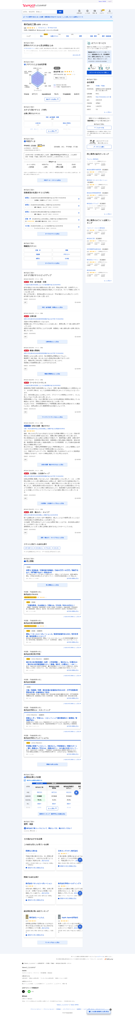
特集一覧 (95, 13)
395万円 (103, 254)
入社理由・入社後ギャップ (40, 473)
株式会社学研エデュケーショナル (36, 738)
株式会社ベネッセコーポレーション (39, 883)
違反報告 (78, 302)
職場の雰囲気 (35, 350)
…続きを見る (44, 860)
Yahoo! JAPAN (74, 1004)
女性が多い (56, 548)
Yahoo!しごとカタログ (29, 963)
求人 (44, 35)
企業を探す (79, 13)
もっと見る (107, 112)
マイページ (109, 13)
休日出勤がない (40, 548)
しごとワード (57, 983)
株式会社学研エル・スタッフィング (37, 710)
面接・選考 (94, 35)
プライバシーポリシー (36, 1009)
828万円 (103, 198)
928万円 (103, 175)
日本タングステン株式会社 (68, 851)
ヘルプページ (99, 956)
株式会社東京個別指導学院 (34, 623)
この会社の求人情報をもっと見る (71, 616)
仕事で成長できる (29, 548)
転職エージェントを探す (61, 978)
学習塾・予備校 (100, 86)
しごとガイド (49, 983)
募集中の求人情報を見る (36, 868)
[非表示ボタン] (111, 1010)
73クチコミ (43, 28)
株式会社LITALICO (31, 594)
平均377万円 (53, 28)
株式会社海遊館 (29, 682)
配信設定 (50, 973)
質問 (80, 36)
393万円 (103, 275)
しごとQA (87, 13)
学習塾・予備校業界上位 (30, 30)
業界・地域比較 (106, 36)
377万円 (103, 244)
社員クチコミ (55, 35)
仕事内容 (33, 316)
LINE (32, 991)
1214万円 (103, 164)
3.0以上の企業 (41, 30)
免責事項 (79, 1009)
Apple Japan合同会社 (70, 917)
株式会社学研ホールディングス (69, 883)
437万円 (103, 233)
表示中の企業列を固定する (34, 780)
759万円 (103, 209)
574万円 (103, 265)
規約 (58, 1009)
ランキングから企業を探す (47, 978)
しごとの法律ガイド (40, 983)
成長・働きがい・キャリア (40, 512)
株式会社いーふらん (36, 917)
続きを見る (76, 55)
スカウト (102, 13)
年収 (69, 35)
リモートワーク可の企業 (52, 30)
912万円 (103, 188)
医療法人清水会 (31, 851)
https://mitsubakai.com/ (102, 97)
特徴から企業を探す (34, 978)
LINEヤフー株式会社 (27, 998)
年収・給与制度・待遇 (38, 282)
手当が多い (49, 548)
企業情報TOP (40, 963)
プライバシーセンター (48, 1009)
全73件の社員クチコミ (29, 48)
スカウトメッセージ (27, 973)
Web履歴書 (43, 973)
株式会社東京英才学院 (32, 654)
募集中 (39, 803)
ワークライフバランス (38, 383)
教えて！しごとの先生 (27, 983)
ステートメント (69, 1009)
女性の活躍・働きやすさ (41, 426)
